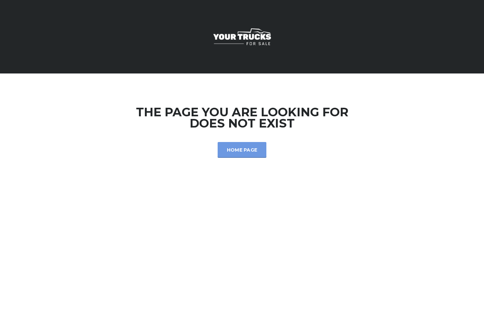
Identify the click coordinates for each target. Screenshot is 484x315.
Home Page (242, 150)
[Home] (242, 36)
